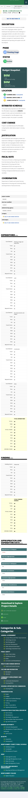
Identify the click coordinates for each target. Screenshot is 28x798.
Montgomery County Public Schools (14, 744)
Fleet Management (10, 642)
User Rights (10, 787)
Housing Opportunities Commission (13, 686)
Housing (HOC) (9, 688)
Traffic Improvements (11, 700)
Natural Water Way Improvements (14, 719)
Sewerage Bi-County (11, 757)
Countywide (15, 94)
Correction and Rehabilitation (13, 660)
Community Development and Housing (11, 677)
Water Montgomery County (13, 763)
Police (7, 658)
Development (9, 741)
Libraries (8, 674)
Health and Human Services (11, 216)
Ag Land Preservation (11, 721)
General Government (8, 635)
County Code (17, 788)
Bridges (7, 696)
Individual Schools (10, 747)
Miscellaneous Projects (11, 751)
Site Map (23, 788)
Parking (8, 703)
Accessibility (16, 787)
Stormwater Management (12, 717)
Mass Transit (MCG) (11, 705)
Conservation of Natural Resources (13, 710)
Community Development (12, 681)
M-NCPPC (4, 736)
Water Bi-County (10, 761)
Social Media (10, 788)
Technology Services (11, 640)
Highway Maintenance (11, 707)
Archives (5, 614)
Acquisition (8, 739)
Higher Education (10, 775)
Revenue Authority (7, 724)
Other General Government (12, 646)
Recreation (8, 672)
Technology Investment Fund (13, 648)
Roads (7, 694)
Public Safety (5, 652)
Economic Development (11, 644)
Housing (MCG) (9, 683)
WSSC (2, 754)
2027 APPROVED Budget (9, 610)
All (14, 97)
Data (4, 617)
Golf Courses (9, 733)
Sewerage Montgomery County (13, 759)
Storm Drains (9, 713)
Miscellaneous (9, 715)
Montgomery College (8, 773)
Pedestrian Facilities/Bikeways (13, 698)
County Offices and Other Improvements (16, 638)
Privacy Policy (4, 787)
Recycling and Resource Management (9, 767)
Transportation (7, 692)
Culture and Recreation (9, 669)
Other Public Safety (10, 654)
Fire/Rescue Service (10, 656)
